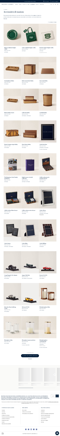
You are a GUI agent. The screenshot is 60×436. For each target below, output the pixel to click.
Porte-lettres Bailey (26, 144)
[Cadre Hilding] (47, 230)
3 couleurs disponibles (25, 344)
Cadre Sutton (7, 243)
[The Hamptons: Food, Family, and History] (12, 164)
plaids (34, 15)
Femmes (20, 4)
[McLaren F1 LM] (30, 294)
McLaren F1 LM (25, 307)
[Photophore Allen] (12, 327)
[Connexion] (53, 4)
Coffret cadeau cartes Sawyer (28, 210)
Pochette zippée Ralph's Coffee (46, 47)
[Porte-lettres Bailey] (30, 131)
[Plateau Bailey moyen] (12, 100)
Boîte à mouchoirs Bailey (27, 80)
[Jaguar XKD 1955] (30, 262)
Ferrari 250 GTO (43, 275)
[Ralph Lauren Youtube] (31, 429)
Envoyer (57, 395)
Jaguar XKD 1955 (26, 275)
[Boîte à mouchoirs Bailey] (30, 68)
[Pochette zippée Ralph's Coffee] (47, 35)
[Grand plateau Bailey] (12, 68)
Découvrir (42, 4)
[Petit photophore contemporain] (47, 327)
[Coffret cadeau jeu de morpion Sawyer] (47, 164)
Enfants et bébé (26, 4)
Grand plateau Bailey (9, 80)
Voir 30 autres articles (30, 355)
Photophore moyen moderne (28, 340)
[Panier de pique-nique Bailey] (12, 131)
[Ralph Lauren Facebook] (28, 429)
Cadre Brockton (43, 144)
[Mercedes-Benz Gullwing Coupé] (12, 294)
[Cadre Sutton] (12, 230)
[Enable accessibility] (2, 433)
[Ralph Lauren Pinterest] (36, 429)
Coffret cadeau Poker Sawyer (11, 210)
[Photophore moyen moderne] (30, 327)
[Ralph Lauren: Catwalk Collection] (30, 164)
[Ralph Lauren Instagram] (25, 429)
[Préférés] (55, 4)
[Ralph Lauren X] (33, 429)
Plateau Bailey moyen (9, 112)
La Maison (32, 4)
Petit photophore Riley (45, 307)
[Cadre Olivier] (47, 197)
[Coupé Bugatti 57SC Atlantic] (12, 262)
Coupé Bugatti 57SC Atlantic (10, 275)
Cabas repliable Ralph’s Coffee (29, 47)
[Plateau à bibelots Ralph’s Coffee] (12, 35)
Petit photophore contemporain (43, 340)
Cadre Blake (25, 243)
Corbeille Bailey (43, 112)
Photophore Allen (8, 340)
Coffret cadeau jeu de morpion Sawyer (44, 178)
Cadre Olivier (43, 210)
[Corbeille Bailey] (47, 100)
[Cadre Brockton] (47, 131)
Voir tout (30, 358)
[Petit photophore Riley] (47, 294)
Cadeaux (37, 4)
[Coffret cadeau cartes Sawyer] (30, 197)
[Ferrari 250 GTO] (47, 262)
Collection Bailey (26, 112)
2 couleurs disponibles (43, 149)
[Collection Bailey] (30, 100)
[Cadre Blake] (30, 230)
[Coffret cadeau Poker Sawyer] (12, 197)
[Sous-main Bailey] (47, 68)
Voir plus (5, 18)
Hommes (16, 4)
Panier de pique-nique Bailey (11, 144)
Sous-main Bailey (44, 80)
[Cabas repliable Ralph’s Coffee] (30, 35)
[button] (46, 1)
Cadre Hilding (43, 243)
